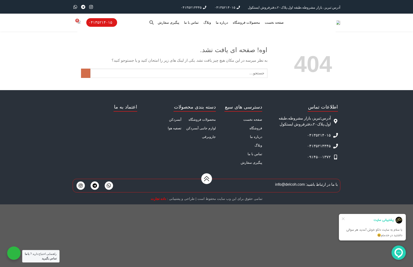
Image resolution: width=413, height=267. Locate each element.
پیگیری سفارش (168, 22)
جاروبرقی (209, 137)
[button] (151, 22)
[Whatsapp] (75, 7)
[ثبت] (85, 73)
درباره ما (222, 22)
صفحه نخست (274, 22)
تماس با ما (191, 22)
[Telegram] (83, 7)
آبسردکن (175, 119)
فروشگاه (256, 128)
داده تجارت (158, 199)
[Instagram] (91, 7)
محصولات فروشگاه (246, 22)
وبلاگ (207, 22)
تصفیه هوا (174, 128)
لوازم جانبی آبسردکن (201, 128)
